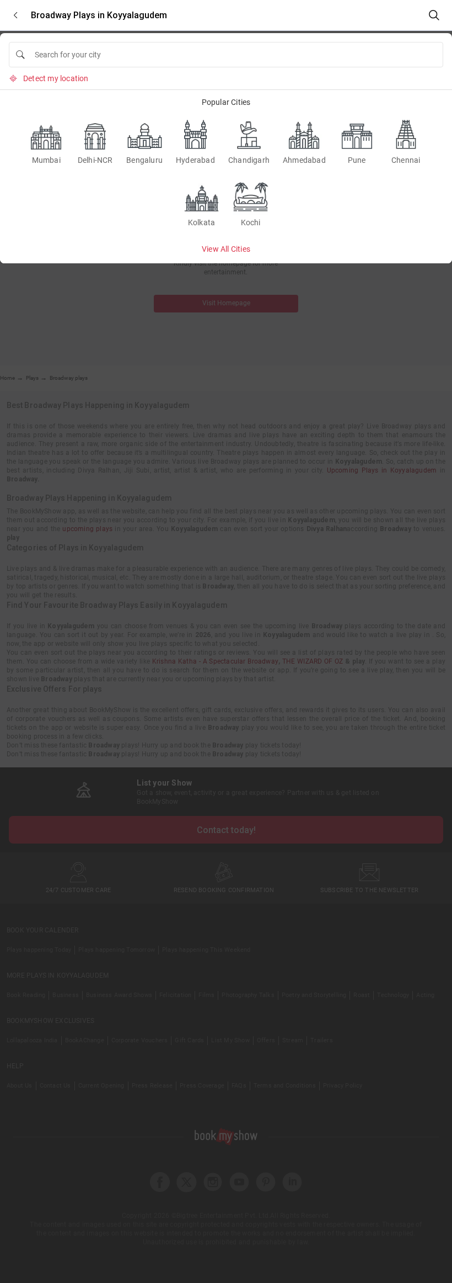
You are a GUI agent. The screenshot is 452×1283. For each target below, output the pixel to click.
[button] (15, 15)
